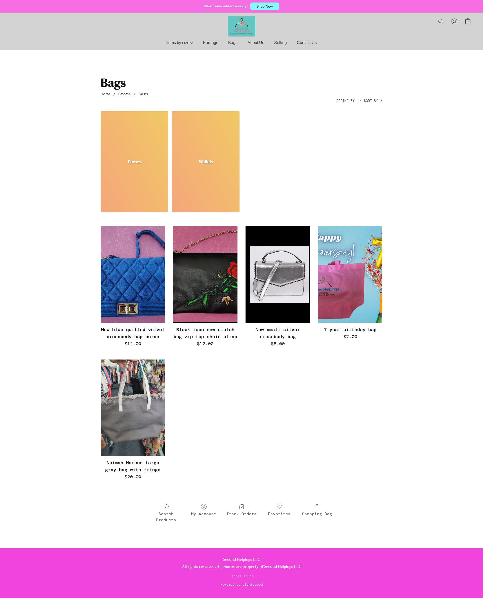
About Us (256, 43)
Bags (232, 43)
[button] (264, 6)
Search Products (166, 517)
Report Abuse (241, 576)
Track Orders (241, 513)
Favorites (279, 513)
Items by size (178, 43)
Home (106, 94)
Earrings (210, 43)
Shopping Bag (317, 513)
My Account (203, 513)
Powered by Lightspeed (241, 584)
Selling (280, 43)
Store (124, 94)
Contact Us (307, 43)
